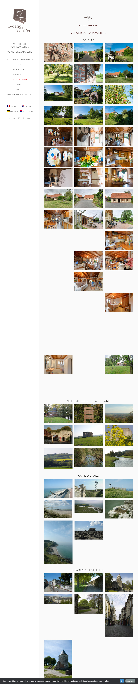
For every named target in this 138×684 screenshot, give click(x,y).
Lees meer (130, 681)
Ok (122, 681)
